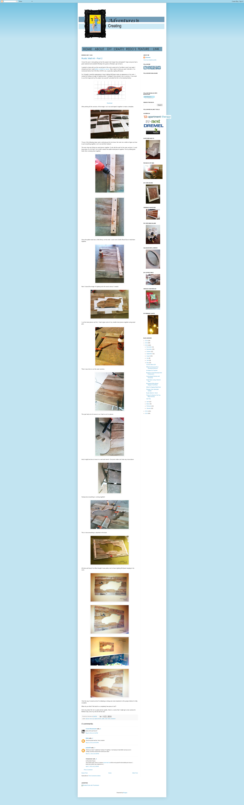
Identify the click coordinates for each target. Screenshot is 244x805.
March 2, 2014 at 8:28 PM (92, 753)
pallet (103, 718)
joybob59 (88, 747)
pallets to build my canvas (102, 69)
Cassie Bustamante (91, 728)
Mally (87, 738)
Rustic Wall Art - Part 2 (91, 58)
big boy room (89, 718)
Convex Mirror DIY (151, 364)
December (149, 347)
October (148, 351)
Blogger (125, 792)
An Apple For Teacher (151, 370)
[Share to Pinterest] (111, 716)
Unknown (147, 57)
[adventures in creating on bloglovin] (149, 98)
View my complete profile (149, 60)
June (147, 360)
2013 (146, 343)
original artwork (97, 718)
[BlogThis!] (105, 716)
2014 (146, 340)
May (147, 362)
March (148, 404)
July (147, 358)
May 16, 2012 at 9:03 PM (92, 742)
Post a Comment (88, 769)
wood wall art (106, 762)
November (149, 349)
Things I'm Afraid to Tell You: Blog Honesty (153, 396)
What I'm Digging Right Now (153, 387)
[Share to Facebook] (109, 716)
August (148, 356)
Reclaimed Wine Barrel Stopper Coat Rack (152, 384)
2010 (146, 413)
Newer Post (84, 773)
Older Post (135, 773)
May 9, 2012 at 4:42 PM (92, 733)
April (147, 401)
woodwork (113, 718)
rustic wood (107, 718)
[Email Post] (100, 716)
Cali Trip (148, 398)
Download (109, 103)
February (148, 406)
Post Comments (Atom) (94, 775)
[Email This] (103, 716)
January (148, 408)
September (149, 353)
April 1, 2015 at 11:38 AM (92, 766)
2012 (146, 345)
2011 (146, 411)
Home (110, 773)
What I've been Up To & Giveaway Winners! (152, 367)
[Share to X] (107, 716)
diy (93, 718)
